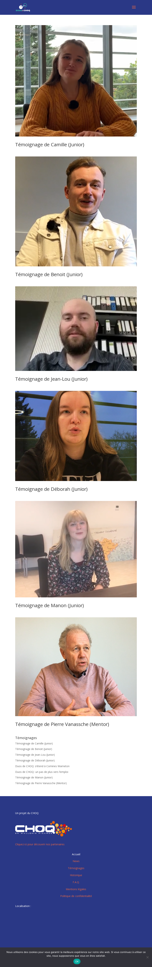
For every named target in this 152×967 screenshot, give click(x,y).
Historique (76, 875)
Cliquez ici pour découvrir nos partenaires (40, 844)
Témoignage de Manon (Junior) (49, 605)
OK (77, 961)
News (76, 861)
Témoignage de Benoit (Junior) (48, 274)
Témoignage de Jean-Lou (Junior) (51, 379)
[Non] (147, 957)
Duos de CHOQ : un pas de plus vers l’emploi (41, 772)
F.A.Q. (76, 882)
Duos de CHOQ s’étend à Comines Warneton (42, 766)
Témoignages (76, 868)
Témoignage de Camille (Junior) (49, 144)
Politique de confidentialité (76, 896)
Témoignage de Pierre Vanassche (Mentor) (62, 724)
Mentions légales (76, 889)
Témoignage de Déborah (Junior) (51, 489)
